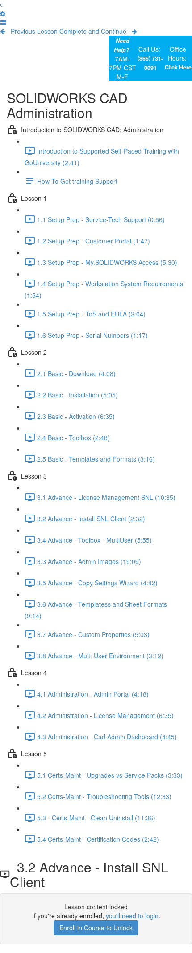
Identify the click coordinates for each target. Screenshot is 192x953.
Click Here (178, 67)
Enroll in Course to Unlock (96, 927)
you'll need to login (132, 915)
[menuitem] (2, 13)
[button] (1, 4)
